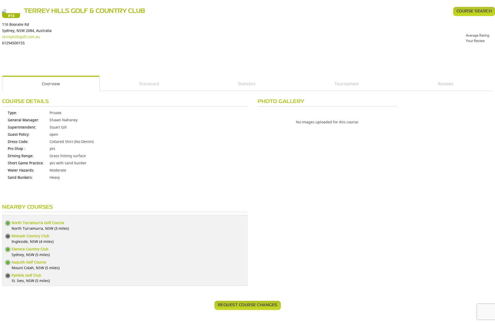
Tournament (347, 84)
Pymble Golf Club (26, 275)
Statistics (246, 84)
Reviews (445, 84)
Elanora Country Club (30, 248)
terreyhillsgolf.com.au (21, 36)
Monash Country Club (30, 235)
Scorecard (149, 84)
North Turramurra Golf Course (38, 222)
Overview (51, 84)
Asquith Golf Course (29, 262)
